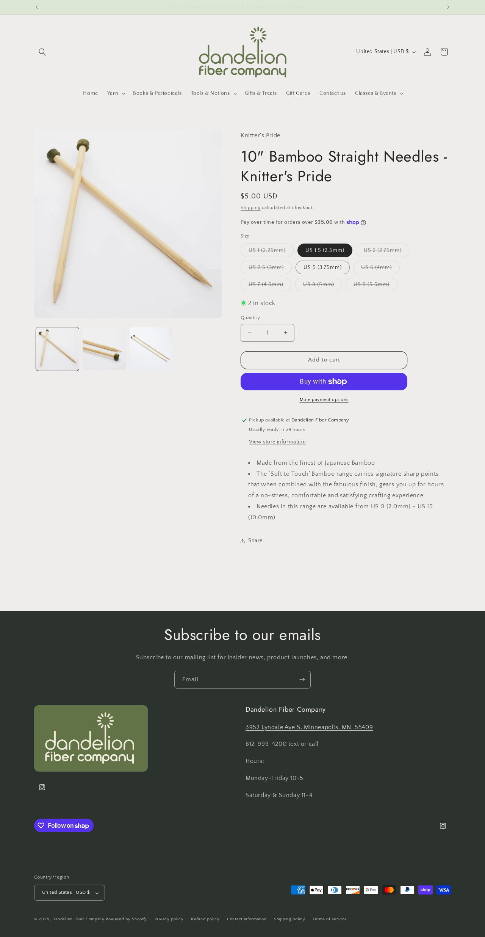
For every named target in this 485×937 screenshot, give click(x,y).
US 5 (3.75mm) (323, 267)
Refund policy (205, 919)
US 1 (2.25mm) (271, 252)
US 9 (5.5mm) (375, 286)
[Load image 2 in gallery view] (104, 348)
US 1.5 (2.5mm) (324, 250)
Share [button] (255, 541)
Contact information (246, 919)
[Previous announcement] (36, 7)
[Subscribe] (302, 680)
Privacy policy (169, 919)
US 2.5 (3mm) (270, 269)
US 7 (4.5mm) (270, 286)
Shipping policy (289, 919)
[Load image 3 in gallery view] (151, 348)
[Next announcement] (448, 7)
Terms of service (330, 919)
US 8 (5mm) (322, 286)
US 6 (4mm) (380, 269)
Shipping (251, 207)
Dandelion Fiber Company (78, 919)
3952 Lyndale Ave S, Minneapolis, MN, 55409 (309, 726)
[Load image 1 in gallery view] (57, 348)
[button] (42, 52)
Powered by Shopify (126, 919)
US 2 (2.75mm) (387, 252)
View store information (277, 442)
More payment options (324, 399)
